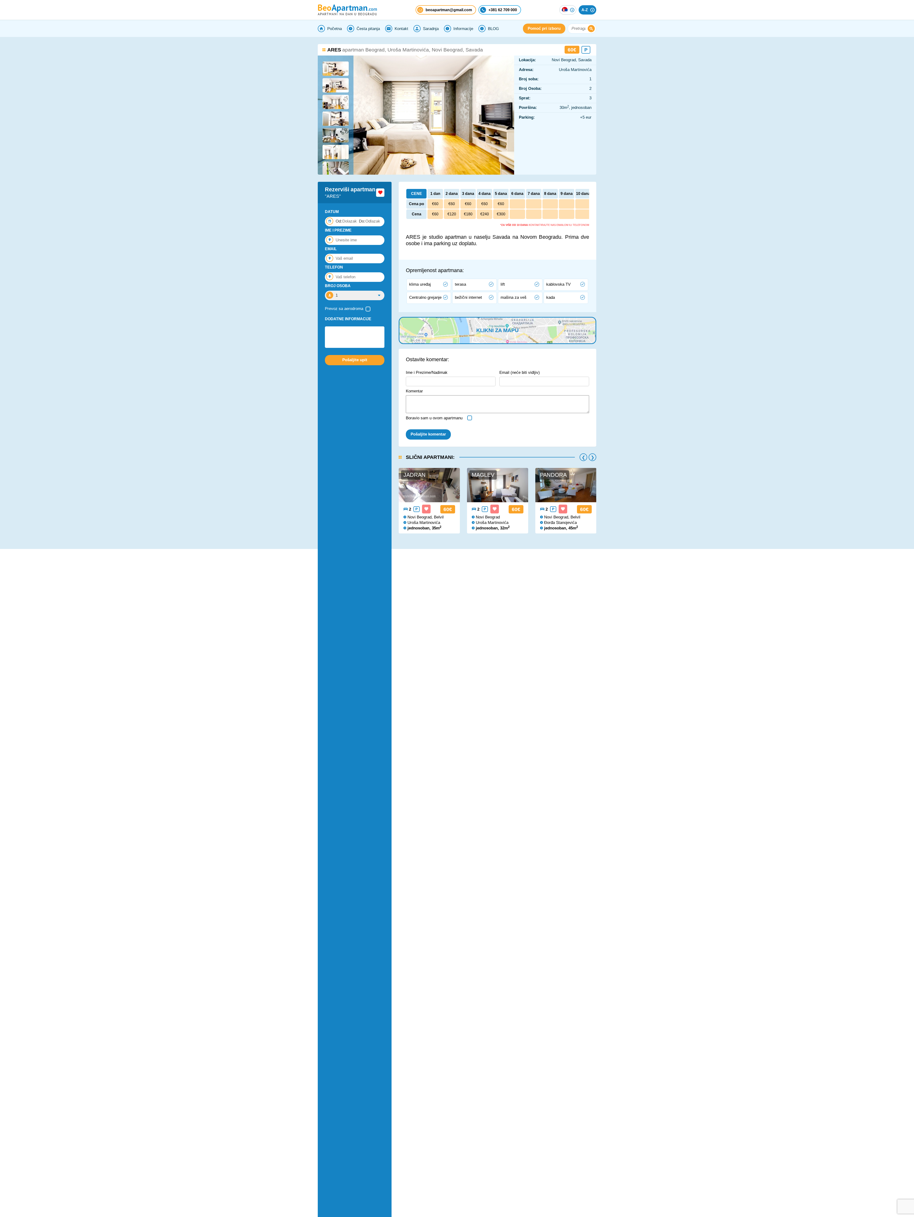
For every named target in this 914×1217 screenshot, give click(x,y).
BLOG (493, 28)
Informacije (463, 28)
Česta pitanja (368, 28)
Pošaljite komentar (428, 434)
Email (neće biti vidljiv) (519, 372)
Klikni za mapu (497, 330)
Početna (334, 28)
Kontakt (401, 28)
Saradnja (431, 28)
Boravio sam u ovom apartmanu (434, 418)
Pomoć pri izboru (544, 28)
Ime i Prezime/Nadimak (426, 372)
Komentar (414, 391)
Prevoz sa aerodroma (344, 308)
